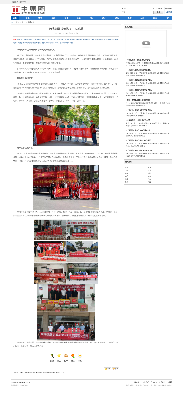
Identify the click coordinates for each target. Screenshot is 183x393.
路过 (52, 361)
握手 (66, 361)
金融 (79, 18)
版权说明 (146, 382)
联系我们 (162, 382)
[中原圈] (28, 14)
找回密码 (168, 8)
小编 (76, 33)
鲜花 (73, 361)
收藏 (116, 369)
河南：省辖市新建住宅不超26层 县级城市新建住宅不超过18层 (42, 373)
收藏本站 (22, 2)
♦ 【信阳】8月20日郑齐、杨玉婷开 (138, 140)
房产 (104, 18)
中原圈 (12, 22)
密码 (123, 12)
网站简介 (137, 382)
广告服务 (154, 382)
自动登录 (159, 8)
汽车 (168, 18)
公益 (53, 18)
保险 (91, 18)
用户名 (124, 8)
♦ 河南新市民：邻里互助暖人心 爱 (138, 120)
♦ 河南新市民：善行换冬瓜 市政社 (138, 60)
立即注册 (168, 12)
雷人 (59, 361)
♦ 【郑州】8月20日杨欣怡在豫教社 (138, 70)
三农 (142, 18)
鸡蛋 (80, 361)
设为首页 (15, 2)
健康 (117, 18)
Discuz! (23, 382)
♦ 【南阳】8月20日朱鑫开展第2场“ (138, 130)
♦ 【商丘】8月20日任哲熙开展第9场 (139, 110)
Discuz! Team (24, 385)
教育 (40, 18)
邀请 (108, 369)
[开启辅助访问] (171, 2)
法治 (66, 18)
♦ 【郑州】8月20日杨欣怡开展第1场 (139, 80)
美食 (130, 18)
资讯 (27, 18)
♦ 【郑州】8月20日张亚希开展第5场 (139, 90)
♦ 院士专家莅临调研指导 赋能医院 (138, 100)
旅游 (155, 18)
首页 (15, 18)
